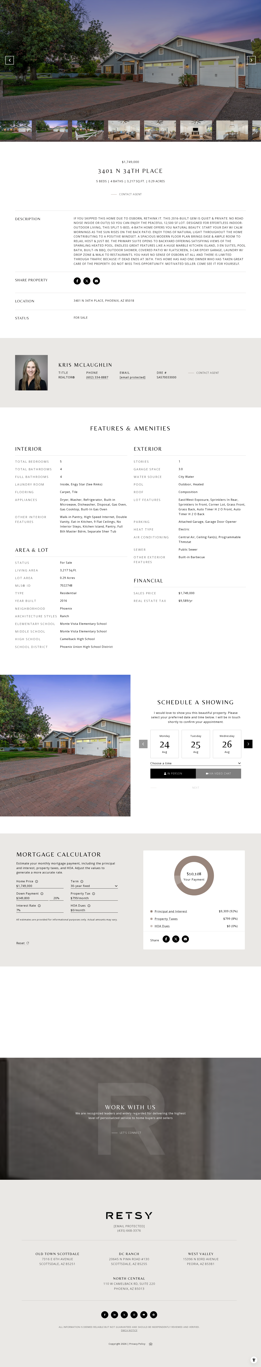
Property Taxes (166, 918)
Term (75, 881)
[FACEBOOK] (104, 1314)
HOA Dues (78, 905)
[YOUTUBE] (143, 1314)
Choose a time (161, 763)
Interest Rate (26, 905)
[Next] (248, 744)
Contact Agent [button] (130, 194)
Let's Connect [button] (130, 1132)
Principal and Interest (171, 911)
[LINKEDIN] (114, 1314)
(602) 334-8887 (97, 377)
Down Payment (27, 893)
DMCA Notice (129, 1330)
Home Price (24, 881)
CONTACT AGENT (207, 372)
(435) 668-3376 (129, 1230)
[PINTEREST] (153, 1314)
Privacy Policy (137, 1343)
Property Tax (80, 893)
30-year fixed (80, 886)
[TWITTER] (124, 1314)
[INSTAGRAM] (134, 1314)
